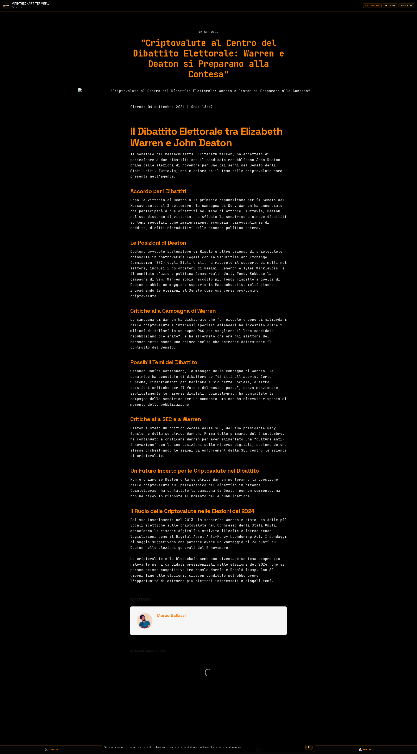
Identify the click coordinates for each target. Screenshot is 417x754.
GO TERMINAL (372, 5)
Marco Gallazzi (171, 615)
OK (309, 747)
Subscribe (406, 5)
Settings (390, 5)
